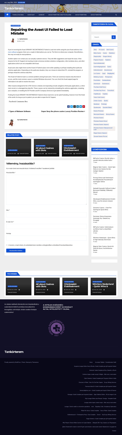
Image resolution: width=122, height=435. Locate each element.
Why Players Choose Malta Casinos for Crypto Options (77, 422)
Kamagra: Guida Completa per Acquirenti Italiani (80, 394)
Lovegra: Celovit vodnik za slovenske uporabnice (77, 406)
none (92, 406)
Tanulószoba (18, 15)
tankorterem (23, 39)
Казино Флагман (98, 111)
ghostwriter (96, 15)
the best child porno (100, 87)
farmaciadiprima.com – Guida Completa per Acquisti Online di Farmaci (98, 390)
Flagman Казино (98, 60)
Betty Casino (97, 53)
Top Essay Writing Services (109, 414)
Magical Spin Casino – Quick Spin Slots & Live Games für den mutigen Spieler (104, 169)
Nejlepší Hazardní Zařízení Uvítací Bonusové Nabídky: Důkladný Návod (104, 190)
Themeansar (35, 362)
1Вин (95, 49)
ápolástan (96, 104)
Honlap (8, 233)
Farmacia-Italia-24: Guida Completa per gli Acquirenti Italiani (100, 386)
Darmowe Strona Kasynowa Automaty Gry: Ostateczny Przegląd (102, 218)
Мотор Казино (110, 114)
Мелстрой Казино (99, 114)
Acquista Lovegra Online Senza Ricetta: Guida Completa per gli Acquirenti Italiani (95, 366)
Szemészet (97, 83)
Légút (103, 73)
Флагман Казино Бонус (100, 121)
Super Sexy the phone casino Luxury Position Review (62, 111)
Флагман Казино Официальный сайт (103, 128)
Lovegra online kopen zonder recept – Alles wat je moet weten (100, 402)
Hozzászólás (10, 172)
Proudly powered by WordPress (12, 362)
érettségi (103, 104)
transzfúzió (110, 90)
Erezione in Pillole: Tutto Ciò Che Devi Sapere (91, 382)
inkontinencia (108, 70)
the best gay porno (99, 90)
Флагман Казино (98, 117)
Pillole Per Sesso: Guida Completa (90, 410)
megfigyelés (110, 73)
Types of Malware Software (20, 111)
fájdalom (108, 60)
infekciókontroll (98, 70)
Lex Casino (97, 73)
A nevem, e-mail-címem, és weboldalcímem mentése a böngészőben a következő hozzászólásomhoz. (40, 245)
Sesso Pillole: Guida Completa (108, 410)
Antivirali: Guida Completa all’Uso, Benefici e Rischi (102, 370)
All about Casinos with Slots (45, 149)
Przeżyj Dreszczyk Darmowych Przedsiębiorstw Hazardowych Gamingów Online (103, 179)
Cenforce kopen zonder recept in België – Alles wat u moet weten (99, 374)
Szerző (41, 15)
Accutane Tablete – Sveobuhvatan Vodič (105, 362)
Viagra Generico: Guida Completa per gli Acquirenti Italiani (101, 418)
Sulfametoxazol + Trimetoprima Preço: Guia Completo (81, 414)
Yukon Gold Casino (99, 97)
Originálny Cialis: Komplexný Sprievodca (105, 406)
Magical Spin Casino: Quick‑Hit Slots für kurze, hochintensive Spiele (103, 248)
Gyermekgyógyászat (99, 66)
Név (8, 210)
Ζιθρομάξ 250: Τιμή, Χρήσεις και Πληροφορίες (104, 422)
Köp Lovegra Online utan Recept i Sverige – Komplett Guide (100, 398)
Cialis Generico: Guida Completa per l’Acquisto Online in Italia (100, 378)
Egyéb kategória (15, 25)
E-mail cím (10, 222)
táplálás (105, 94)
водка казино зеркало (100, 133)
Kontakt (31, 15)
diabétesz (112, 53)
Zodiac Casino (98, 100)
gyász (109, 66)
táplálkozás (97, 94)
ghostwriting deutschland (59, 15)
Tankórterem (13, 8)
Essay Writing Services (110, 382)
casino (105, 53)
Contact (114, 430)
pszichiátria (97, 80)
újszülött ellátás (107, 107)
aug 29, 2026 (13, 289)
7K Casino (102, 49)
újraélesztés (97, 107)
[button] (116, 14)
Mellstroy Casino (98, 77)
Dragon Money (107, 56)
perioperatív (108, 77)
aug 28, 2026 (70, 289)
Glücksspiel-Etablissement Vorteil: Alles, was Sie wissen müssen (73, 151)
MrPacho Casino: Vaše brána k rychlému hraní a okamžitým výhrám (103, 229)
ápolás (106, 100)
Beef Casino (110, 49)
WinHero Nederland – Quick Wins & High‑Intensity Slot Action (103, 287)
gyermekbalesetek (99, 63)
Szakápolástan (106, 80)
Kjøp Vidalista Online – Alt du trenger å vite (105, 394)
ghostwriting (81, 15)
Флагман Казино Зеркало (101, 124)
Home (91, 362)
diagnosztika (97, 56)
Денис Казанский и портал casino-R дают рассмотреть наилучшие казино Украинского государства (89, 426)
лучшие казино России (100, 136)
